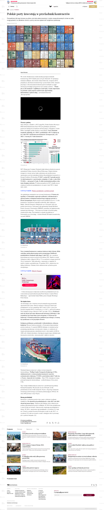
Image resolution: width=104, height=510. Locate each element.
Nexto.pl (40, 493)
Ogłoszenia (29, 492)
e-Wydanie (85, 6)
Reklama (29, 490)
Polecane (19, 429)
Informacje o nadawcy (20, 494)
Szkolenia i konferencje (12, 502)
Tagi (38, 429)
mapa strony (10, 505)
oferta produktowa (28, 505)
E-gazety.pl (41, 492)
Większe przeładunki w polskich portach (43, 191)
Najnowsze (29, 429)
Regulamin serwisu (19, 493)
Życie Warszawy (42, 499)
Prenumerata (30, 493)
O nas (8, 490)
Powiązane (10, 429)
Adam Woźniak (24, 72)
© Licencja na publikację (26, 420)
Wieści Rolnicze (42, 497)
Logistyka (12, 9)
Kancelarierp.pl (42, 496)
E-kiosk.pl (41, 490)
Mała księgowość (42, 494)
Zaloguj (93, 6)
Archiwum (29, 494)
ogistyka (55, 6)
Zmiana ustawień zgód (20, 492)
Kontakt (8, 492)
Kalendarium (18, 505)
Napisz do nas (10, 493)
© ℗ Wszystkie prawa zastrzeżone (28, 421)
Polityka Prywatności (19, 490)
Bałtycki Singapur (37, 271)
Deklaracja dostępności (20, 496)
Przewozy (16, 9)
